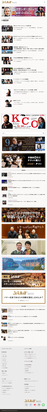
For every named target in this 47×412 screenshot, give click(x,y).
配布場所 (27, 368)
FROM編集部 (5, 367)
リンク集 (4, 379)
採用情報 (27, 388)
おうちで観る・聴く (29, 352)
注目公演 (4, 360)
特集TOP (4, 373)
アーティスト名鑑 (28, 361)
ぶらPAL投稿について (29, 372)
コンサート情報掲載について (8, 388)
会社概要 (26, 384)
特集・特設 (4, 371)
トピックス (5, 358)
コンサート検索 (28, 348)
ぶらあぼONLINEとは (7, 386)
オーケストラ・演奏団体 (7, 383)
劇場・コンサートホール (7, 381)
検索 (43, 133)
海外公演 (4, 365)
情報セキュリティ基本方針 (30, 390)
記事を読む (4, 352)
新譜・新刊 (5, 363)
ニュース (4, 354)
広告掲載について (6, 390)
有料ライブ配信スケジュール (30, 356)
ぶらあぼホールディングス (30, 386)
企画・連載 (5, 356)
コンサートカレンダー (7, 348)
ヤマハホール (5, 375)
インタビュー (5, 362)
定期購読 (27, 370)
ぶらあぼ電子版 (28, 366)
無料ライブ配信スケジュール (30, 354)
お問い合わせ (27, 392)
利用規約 (4, 392)
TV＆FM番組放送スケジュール (31, 358)
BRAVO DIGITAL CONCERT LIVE (31, 381)
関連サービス (27, 379)
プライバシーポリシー (7, 394)
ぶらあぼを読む (28, 364)
